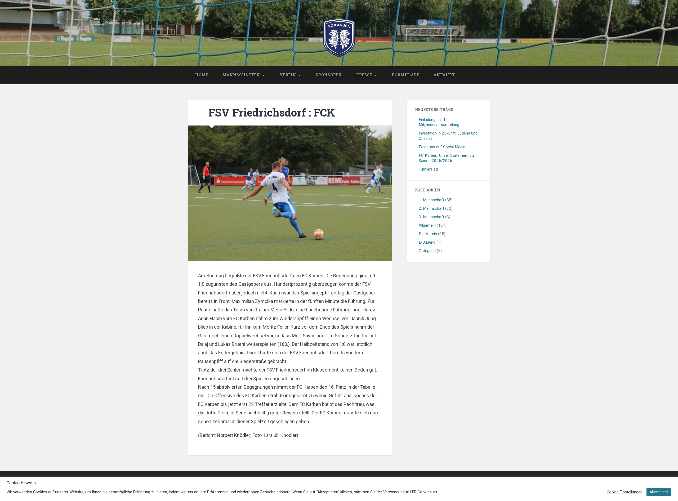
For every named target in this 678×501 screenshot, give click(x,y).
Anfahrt (444, 75)
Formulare (405, 75)
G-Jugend (427, 250)
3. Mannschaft (431, 216)
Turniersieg (428, 169)
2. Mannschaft (431, 208)
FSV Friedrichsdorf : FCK (271, 112)
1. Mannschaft (431, 200)
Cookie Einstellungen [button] (625, 492)
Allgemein (427, 225)
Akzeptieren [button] (659, 492)
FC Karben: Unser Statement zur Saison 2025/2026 (447, 158)
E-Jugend (427, 242)
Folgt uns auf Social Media (442, 147)
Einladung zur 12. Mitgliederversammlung (439, 122)
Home (201, 75)
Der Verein (428, 233)
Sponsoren (329, 75)
